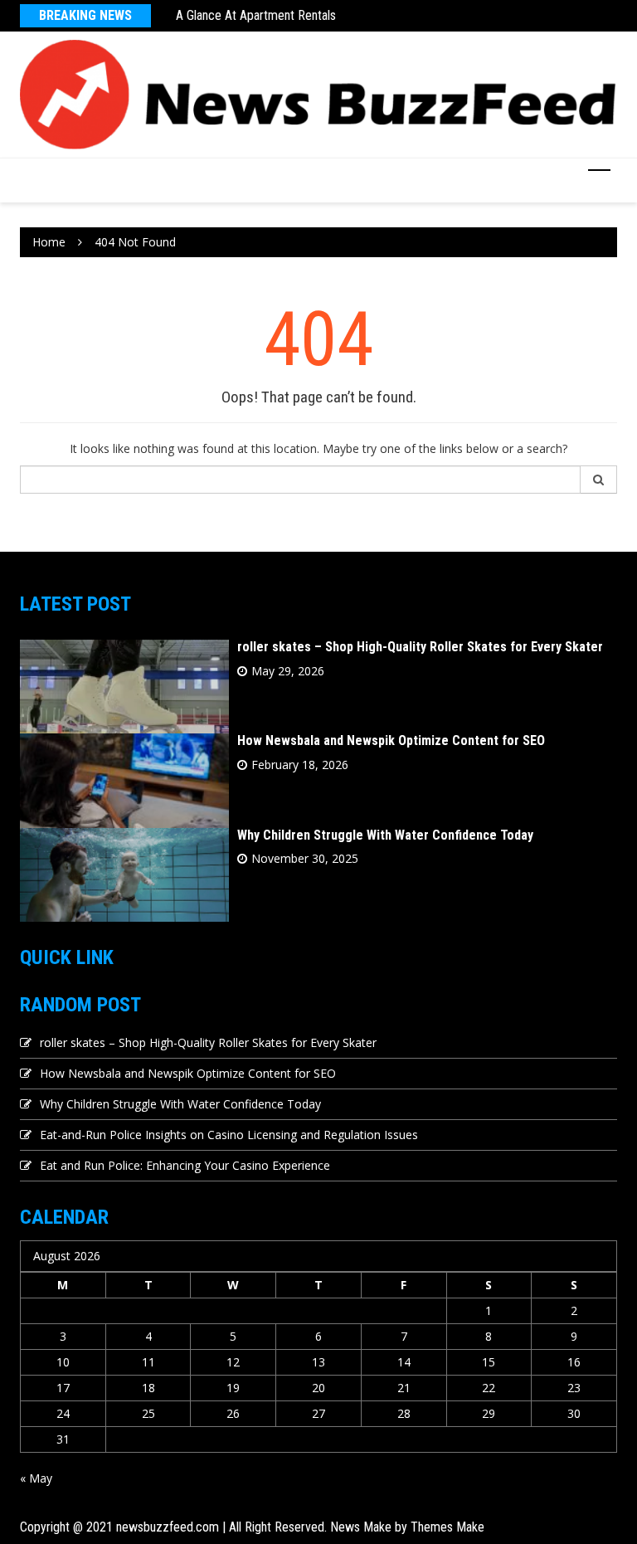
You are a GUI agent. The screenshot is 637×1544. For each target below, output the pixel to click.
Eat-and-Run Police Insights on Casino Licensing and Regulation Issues (229, 1134)
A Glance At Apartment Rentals (256, 15)
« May (36, 1478)
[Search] (599, 479)
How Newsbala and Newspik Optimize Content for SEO (391, 740)
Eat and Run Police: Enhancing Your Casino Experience (185, 1165)
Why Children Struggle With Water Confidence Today (385, 835)
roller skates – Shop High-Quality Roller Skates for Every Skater (420, 647)
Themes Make (447, 1527)
